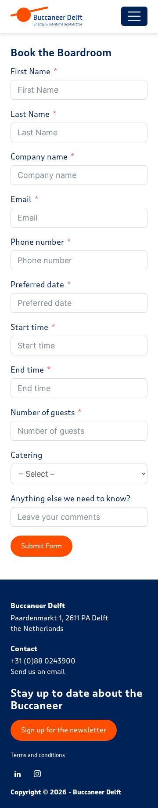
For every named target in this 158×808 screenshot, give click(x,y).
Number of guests (43, 412)
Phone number (37, 242)
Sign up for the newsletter (63, 730)
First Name (30, 71)
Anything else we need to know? (70, 498)
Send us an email (38, 671)
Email (21, 199)
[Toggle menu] (134, 16)
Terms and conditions (38, 755)
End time (27, 370)
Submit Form (41, 546)
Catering (27, 455)
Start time (29, 327)
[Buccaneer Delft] (47, 16)
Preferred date (37, 284)
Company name (39, 157)
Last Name (30, 114)
